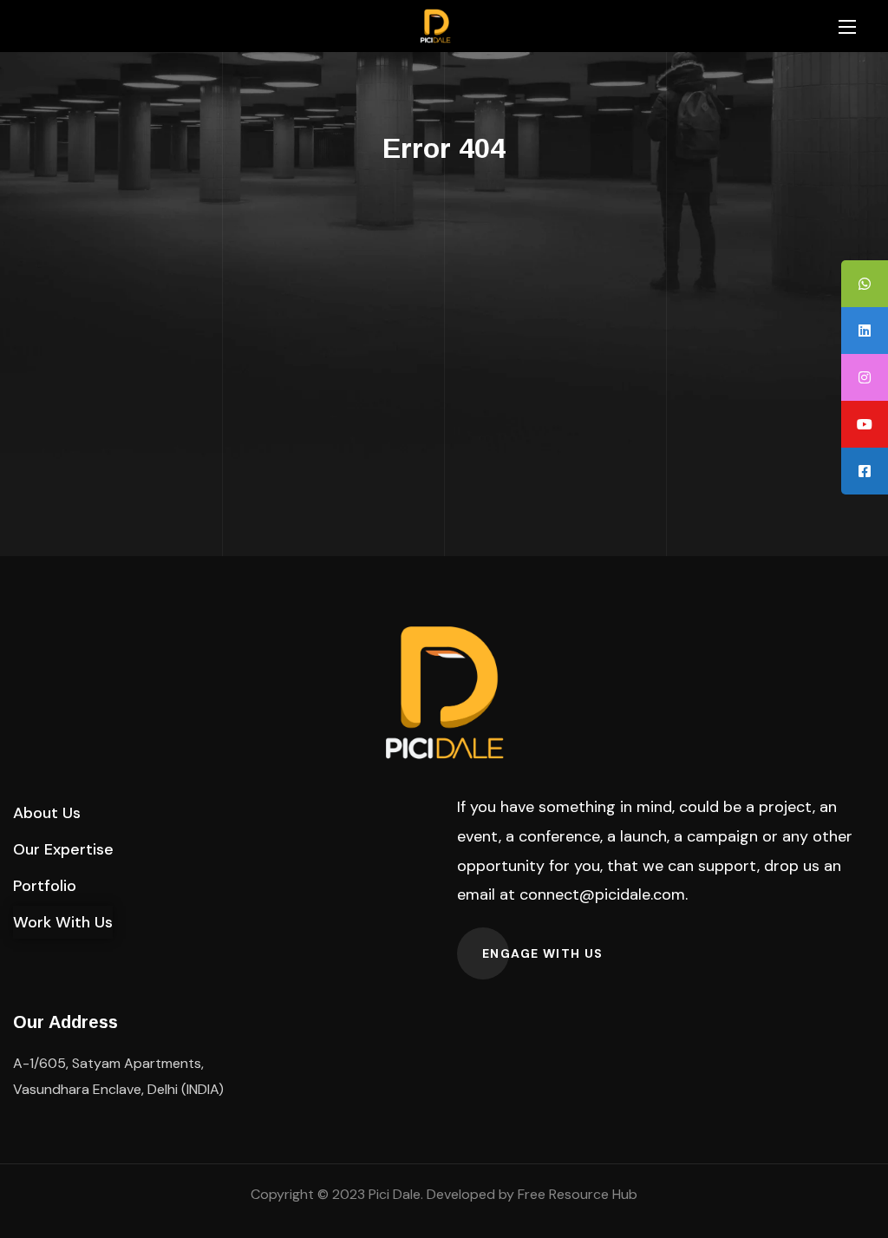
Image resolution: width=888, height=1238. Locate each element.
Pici (379, 1194)
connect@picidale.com (602, 894)
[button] (47, 812)
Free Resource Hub (577, 1194)
